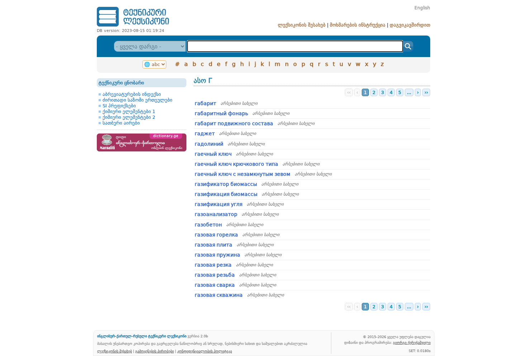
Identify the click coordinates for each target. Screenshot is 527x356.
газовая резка (213, 265)
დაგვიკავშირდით (410, 25)
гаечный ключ (213, 154)
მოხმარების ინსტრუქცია (357, 25)
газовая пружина (217, 255)
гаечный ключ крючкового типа (236, 164)
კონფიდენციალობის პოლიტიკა (204, 351)
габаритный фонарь (221, 113)
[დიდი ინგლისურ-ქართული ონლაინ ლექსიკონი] (141, 150)
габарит (205, 103)
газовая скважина (219, 295)
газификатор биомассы (226, 184)
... (409, 92)
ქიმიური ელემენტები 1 (129, 111)
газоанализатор (216, 214)
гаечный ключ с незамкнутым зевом (242, 174)
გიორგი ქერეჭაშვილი (412, 342)
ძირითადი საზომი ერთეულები (137, 100)
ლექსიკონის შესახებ (302, 25)
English (422, 7)
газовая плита (213, 245)
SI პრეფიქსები (119, 105)
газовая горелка (216, 235)
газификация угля (218, 204)
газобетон (208, 225)
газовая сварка (215, 285)
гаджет (205, 133)
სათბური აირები (121, 123)
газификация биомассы (226, 194)
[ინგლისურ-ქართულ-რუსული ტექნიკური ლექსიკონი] (133, 26)
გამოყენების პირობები (154, 351)
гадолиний (209, 144)
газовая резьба (215, 275)
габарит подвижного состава (234, 123)
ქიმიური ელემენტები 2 (129, 117)
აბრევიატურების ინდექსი (132, 94)
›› (426, 92)
